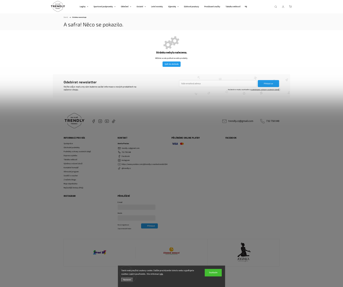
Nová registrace (123, 225)
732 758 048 (272, 121)
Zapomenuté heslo (124, 228)
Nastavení (127, 280)
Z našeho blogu (70, 179)
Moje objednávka (70, 183)
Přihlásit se (268, 83)
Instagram (100, 121)
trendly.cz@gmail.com (240, 121)
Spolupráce (68, 143)
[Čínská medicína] (171, 252)
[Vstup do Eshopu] (99, 252)
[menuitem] (84, 6)
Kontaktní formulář (71, 167)
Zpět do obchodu (172, 64)
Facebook (94, 121)
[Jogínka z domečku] (243, 252)
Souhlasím (213, 272)
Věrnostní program (71, 171)
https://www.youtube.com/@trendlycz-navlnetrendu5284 (107, 121)
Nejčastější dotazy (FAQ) (73, 187)
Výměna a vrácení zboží (73, 163)
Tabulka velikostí (70, 159)
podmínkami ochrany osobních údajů (265, 89)
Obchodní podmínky (72, 147)
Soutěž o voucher (71, 175)
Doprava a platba (70, 155)
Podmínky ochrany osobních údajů (77, 151)
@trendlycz (114, 121)
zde (161, 274)
